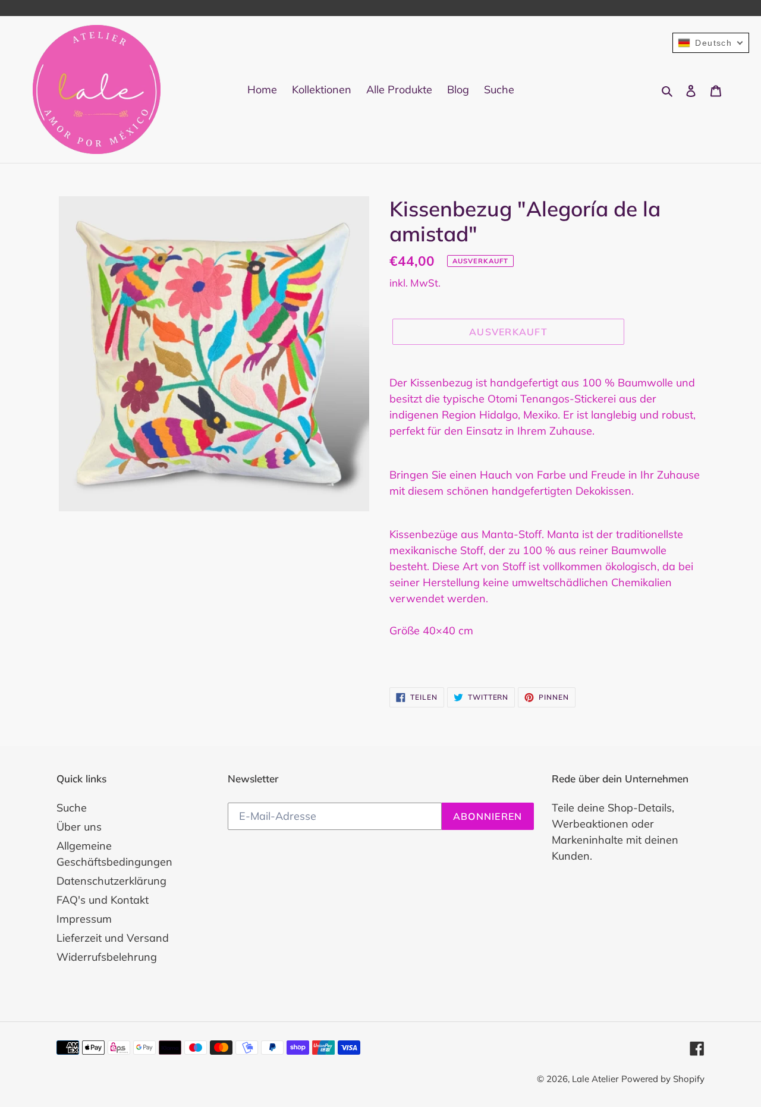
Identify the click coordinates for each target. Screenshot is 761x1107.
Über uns (79, 827)
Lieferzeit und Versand (112, 938)
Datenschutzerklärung (111, 881)
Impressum (84, 919)
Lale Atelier (595, 1078)
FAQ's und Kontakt (102, 900)
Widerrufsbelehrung (106, 957)
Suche (71, 807)
